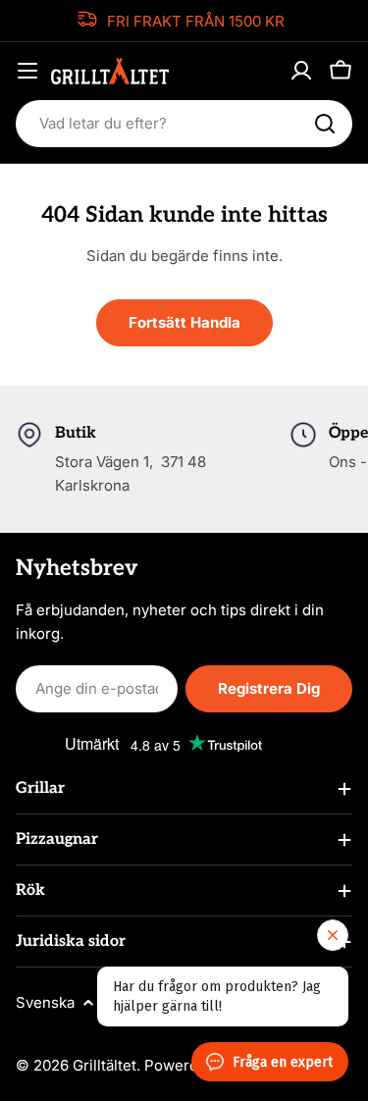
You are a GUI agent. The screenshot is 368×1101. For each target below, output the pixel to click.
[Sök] (325, 123)
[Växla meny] (27, 70)
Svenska (45, 1002)
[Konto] (301, 70)
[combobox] (184, 123)
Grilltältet (104, 1065)
